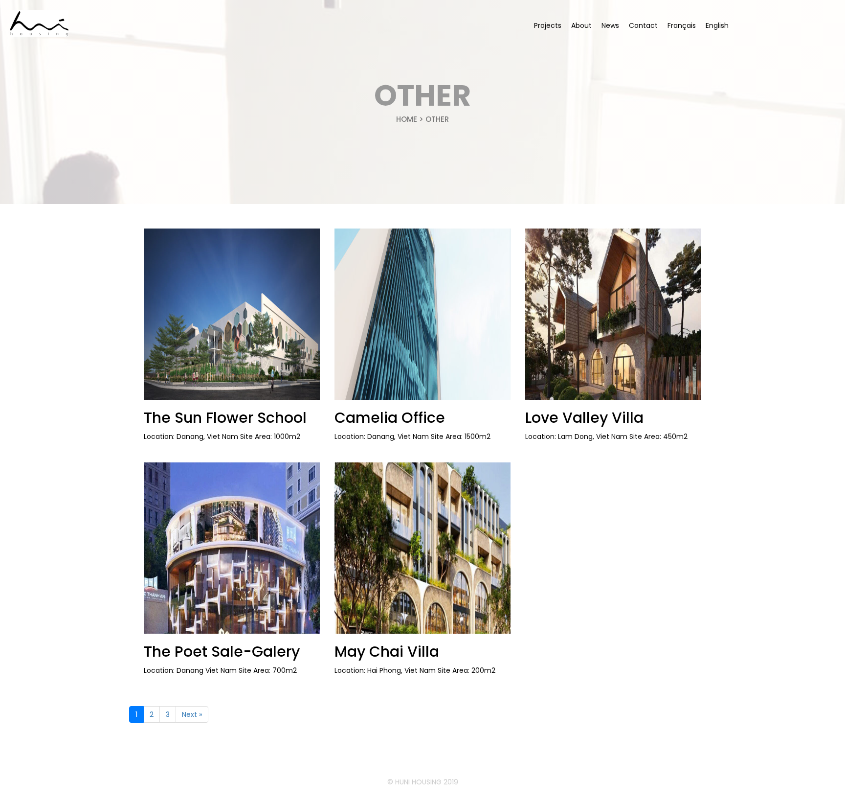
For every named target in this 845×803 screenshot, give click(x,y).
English (717, 25)
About (581, 25)
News (610, 25)
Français (681, 25)
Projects (547, 25)
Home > (410, 119)
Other (437, 119)
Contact (643, 25)
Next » (192, 714)
